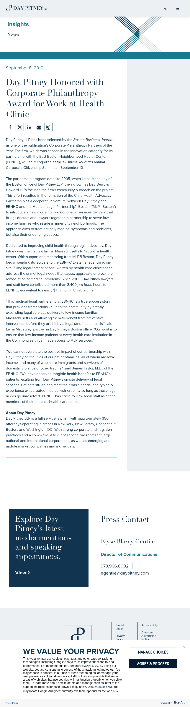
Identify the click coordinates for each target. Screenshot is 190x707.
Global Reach (119, 627)
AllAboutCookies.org (98, 687)
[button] (184, 646)
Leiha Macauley (94, 178)
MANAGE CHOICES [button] (153, 652)
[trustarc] (179, 703)
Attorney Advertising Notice (148, 635)
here (116, 691)
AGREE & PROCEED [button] (153, 663)
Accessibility (149, 625)
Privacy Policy (120, 637)
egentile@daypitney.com (125, 573)
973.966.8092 (115, 566)
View (22, 572)
